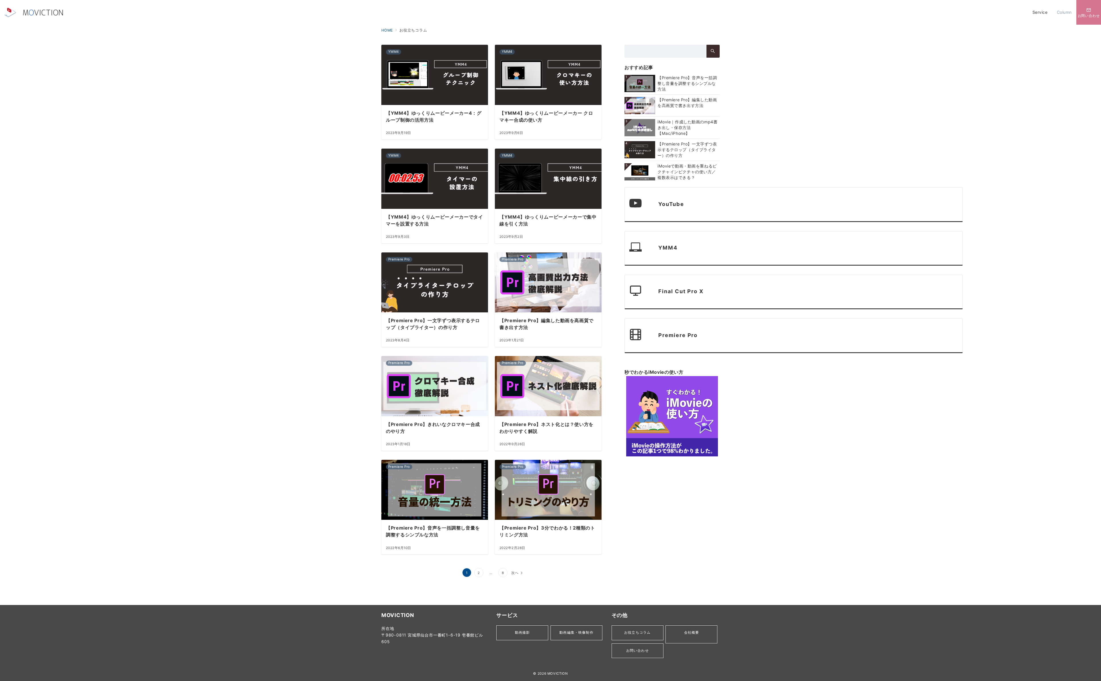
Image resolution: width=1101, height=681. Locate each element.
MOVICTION (557, 674)
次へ (515, 573)
